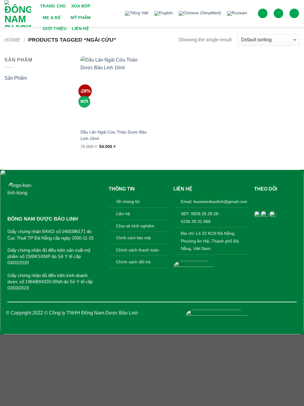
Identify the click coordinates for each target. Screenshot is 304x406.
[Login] (278, 13)
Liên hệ (80, 28)
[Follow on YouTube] (287, 200)
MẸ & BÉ (52, 17)
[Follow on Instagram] (268, 200)
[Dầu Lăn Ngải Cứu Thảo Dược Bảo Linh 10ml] (115, 90)
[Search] (262, 13)
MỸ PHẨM (81, 17)
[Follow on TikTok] (277, 200)
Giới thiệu (54, 28)
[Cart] (294, 13)
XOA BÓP (81, 6)
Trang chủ (53, 6)
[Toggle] (69, 78)
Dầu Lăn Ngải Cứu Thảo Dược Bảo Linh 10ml (113, 135)
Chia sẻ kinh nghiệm (135, 226)
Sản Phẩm (15, 78)
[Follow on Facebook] (259, 200)
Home (12, 40)
